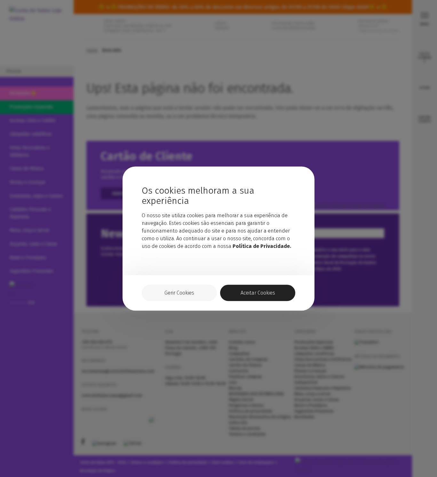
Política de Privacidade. (262, 246)
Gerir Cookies (179, 293)
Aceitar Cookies (258, 293)
